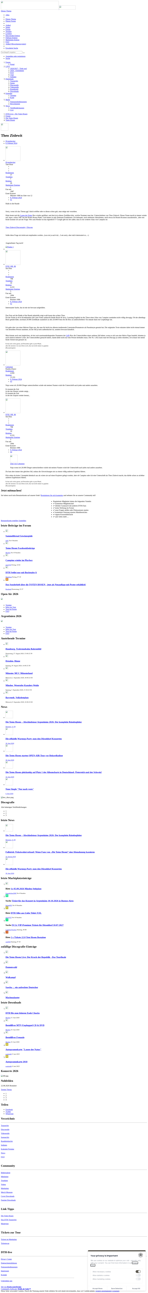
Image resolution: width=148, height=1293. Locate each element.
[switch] (138, 1271)
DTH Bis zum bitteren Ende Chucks (23, 1013)
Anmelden (22, 521)
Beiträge (9, 181)
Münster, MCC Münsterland (19, 673)
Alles (7, 15)
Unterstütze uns (6, 1281)
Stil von (11, 1287)
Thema (9, 1090)
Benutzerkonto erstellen (9, 521)
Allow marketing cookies (101, 1279)
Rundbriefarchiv (7, 1141)
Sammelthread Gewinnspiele (19, 536)
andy (7, 540)
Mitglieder (4, 1177)
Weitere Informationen (103, 1291)
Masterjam (5, 1224)
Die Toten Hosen (7, 1216)
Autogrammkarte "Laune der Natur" (23, 1049)
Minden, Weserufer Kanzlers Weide (22, 685)
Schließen (115, 1291)
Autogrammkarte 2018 (16, 1061)
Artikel (8, 25)
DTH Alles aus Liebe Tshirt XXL (26, 913)
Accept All (136, 1288)
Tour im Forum (11, 609)
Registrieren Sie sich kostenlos (52, 495)
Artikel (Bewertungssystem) (16, 44)
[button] (9, 1110)
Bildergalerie (5, 1173)
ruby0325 (9, 917)
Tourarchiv (5, 1126)
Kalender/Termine (7, 1149)
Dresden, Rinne (13, 661)
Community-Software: (16, 1289)
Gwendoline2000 (11, 893)
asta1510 (8, 565)
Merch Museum (6, 1192)
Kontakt (4, 1275)
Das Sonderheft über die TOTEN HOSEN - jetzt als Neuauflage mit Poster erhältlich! (46, 584)
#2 (11, 304)
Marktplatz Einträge (13, 185)
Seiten (8, 27)
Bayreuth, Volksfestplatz (17, 697)
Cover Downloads (7, 1196)
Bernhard (8, 589)
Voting (3, 1184)
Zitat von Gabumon (17, 464)
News (3, 1153)
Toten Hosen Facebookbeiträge (20, 548)
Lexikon (9, 34)
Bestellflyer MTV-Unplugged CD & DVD (25, 1025)
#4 (11, 452)
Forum (8, 29)
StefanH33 (9, 905)
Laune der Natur (26, 215)
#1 (11, 200)
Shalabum (9, 577)
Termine (9, 32)
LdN (67, 335)
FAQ (7, 42)
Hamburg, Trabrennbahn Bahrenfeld (23, 649)
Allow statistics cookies (101, 1275)
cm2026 (8, 942)
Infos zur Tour (11, 607)
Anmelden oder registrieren (15, 56)
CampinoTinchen (11, 930)
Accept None (97, 1288)
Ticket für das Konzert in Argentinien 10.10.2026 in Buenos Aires (43, 901)
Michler (8, 553)
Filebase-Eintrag (11, 38)
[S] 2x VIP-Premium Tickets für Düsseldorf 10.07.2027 (38, 925)
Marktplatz (5, 1188)
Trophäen (9, 177)
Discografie (5, 1129)
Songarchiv (5, 1137)
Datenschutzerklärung (9, 1263)
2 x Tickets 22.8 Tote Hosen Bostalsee (28, 937)
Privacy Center (6, 1259)
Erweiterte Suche (12, 48)
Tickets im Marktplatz (9, 1239)
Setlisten (4, 1145)
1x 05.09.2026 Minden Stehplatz (26, 888)
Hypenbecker (10, 141)
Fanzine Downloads (8, 1200)
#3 (11, 381)
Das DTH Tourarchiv (9, 1220)
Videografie (5, 1133)
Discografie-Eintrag (13, 36)
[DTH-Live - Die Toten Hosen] (38, 9)
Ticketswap (5, 1243)
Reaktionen (10, 173)
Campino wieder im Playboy (19, 560)
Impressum (5, 1271)
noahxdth (9, 1054)
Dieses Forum (11, 21)
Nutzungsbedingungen (9, 1267)
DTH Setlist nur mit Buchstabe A (21, 572)
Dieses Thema (11, 19)
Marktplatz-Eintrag (12, 40)
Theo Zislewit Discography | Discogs (19, 227)
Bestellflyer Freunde (15, 1037)
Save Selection (116, 1288)
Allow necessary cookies (102, 1272)
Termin (4, 1090)
